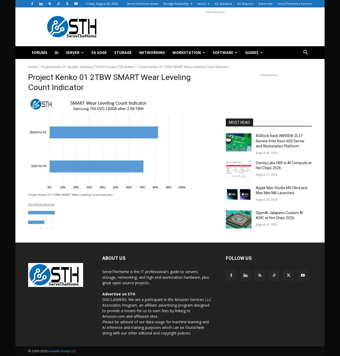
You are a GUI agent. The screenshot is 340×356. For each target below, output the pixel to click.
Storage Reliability (176, 4)
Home (32, 67)
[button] (305, 53)
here (200, 327)
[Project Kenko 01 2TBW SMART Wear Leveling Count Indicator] (120, 144)
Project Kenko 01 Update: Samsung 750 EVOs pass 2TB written (87, 67)
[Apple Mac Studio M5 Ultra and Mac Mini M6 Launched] (239, 194)
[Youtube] (76, 3)
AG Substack (223, 4)
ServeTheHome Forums (295, 4)
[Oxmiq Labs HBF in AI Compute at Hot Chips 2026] (239, 169)
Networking (152, 52)
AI (56, 52)
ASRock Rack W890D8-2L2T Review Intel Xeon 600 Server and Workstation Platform (280, 141)
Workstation (186, 52)
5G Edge (99, 52)
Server (72, 52)
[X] (67, 3)
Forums (39, 52)
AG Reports (245, 4)
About (201, 4)
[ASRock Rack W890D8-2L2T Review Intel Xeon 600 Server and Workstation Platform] (239, 142)
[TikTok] (58, 3)
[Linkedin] (41, 3)
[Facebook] (32, 3)
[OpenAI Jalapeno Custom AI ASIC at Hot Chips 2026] (239, 219)
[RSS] (50, 3)
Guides (251, 52)
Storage (123, 52)
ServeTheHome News (142, 4)
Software (223, 52)
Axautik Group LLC (62, 351)
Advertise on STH (118, 293)
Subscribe (265, 4)
